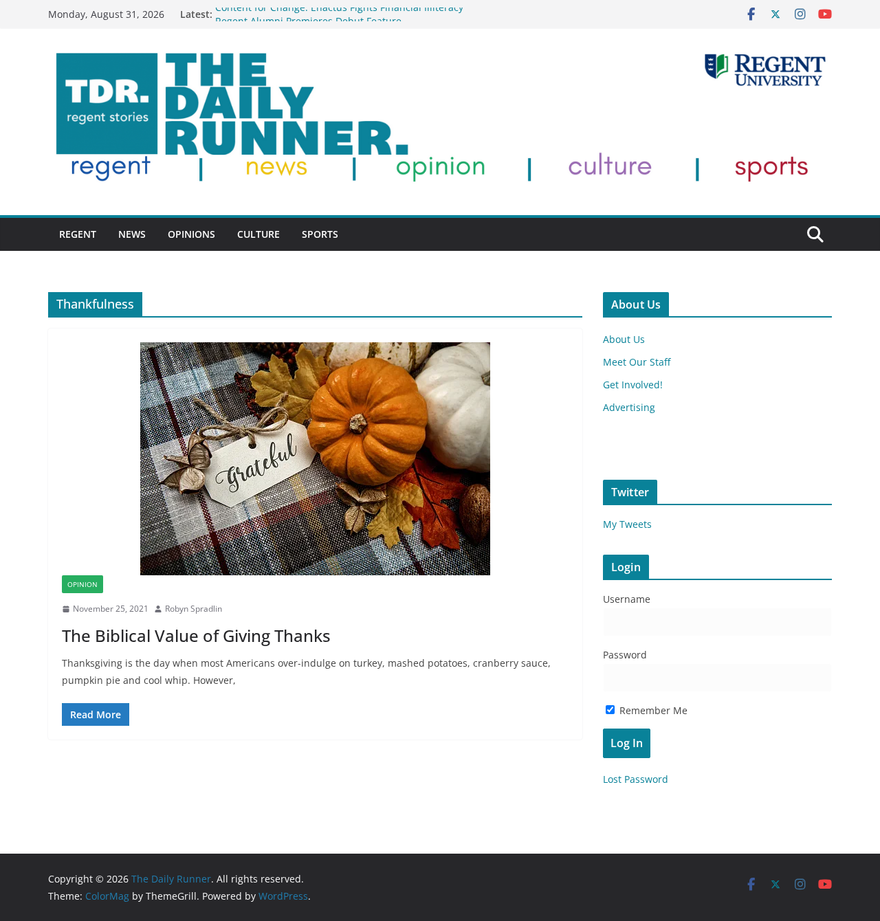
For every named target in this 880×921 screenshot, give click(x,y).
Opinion (82, 584)
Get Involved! (633, 384)
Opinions (191, 234)
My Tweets (627, 524)
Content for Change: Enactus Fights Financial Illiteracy (339, 13)
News (132, 234)
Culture (258, 234)
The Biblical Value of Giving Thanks (196, 635)
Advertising (629, 407)
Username (626, 599)
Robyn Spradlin (193, 608)
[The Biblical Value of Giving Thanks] (315, 458)
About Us (624, 339)
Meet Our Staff (636, 361)
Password (625, 654)
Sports (320, 234)
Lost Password (635, 779)
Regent (77, 234)
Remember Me (652, 710)
